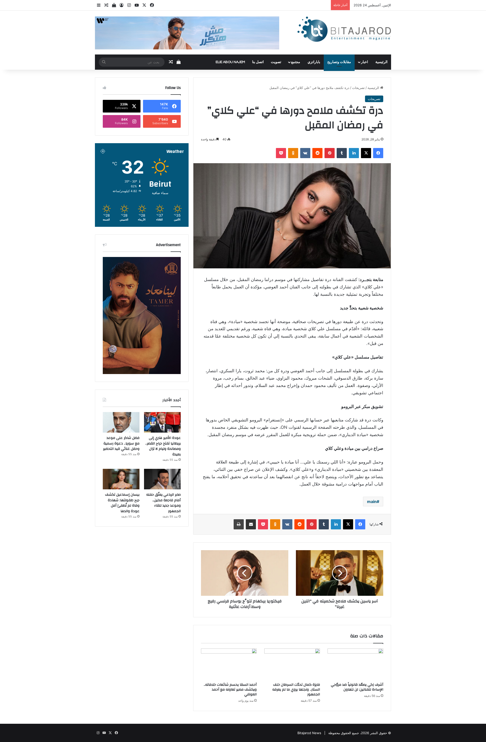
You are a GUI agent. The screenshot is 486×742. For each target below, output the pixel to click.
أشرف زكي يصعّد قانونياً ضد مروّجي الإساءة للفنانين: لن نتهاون (357, 687)
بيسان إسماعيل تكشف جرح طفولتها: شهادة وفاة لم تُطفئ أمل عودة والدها (122, 502)
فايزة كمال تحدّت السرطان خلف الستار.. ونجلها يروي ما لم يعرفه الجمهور (296, 689)
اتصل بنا (258, 62)
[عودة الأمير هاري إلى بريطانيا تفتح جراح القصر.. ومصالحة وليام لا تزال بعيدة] (162, 422)
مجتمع (295, 62)
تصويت (276, 62)
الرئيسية (381, 62)
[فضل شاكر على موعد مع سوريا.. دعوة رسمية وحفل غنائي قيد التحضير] (121, 422)
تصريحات (358, 88)
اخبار (364, 62)
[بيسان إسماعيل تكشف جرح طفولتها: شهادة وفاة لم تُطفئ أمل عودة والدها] (121, 479)
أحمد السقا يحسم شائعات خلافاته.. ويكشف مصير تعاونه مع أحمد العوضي (230, 689)
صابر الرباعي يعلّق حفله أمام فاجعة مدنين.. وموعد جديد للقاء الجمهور (163, 502)
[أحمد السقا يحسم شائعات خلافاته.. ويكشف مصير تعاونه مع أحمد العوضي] (229, 664)
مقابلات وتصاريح (339, 62)
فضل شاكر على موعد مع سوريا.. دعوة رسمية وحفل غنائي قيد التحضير (121, 443)
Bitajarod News (309, 733)
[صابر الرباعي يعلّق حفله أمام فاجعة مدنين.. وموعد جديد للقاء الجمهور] (162, 479)
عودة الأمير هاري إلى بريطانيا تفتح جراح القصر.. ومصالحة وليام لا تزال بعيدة (163, 446)
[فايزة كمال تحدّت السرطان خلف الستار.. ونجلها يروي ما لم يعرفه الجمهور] (292, 664)
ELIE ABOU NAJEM (230, 62)
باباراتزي (314, 62)
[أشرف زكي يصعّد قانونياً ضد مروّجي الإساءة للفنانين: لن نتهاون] (355, 664)
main (372, 501)
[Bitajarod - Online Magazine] (344, 30)
